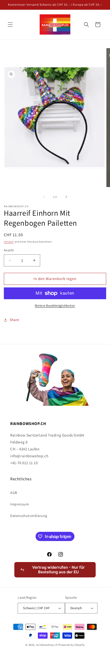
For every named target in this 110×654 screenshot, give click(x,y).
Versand (9, 241)
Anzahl (9, 250)
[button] (10, 24)
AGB (13, 492)
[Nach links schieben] (43, 196)
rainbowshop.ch (47, 645)
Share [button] (14, 319)
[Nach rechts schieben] (66, 196)
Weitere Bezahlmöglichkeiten (55, 305)
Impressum (19, 504)
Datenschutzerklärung (28, 515)
